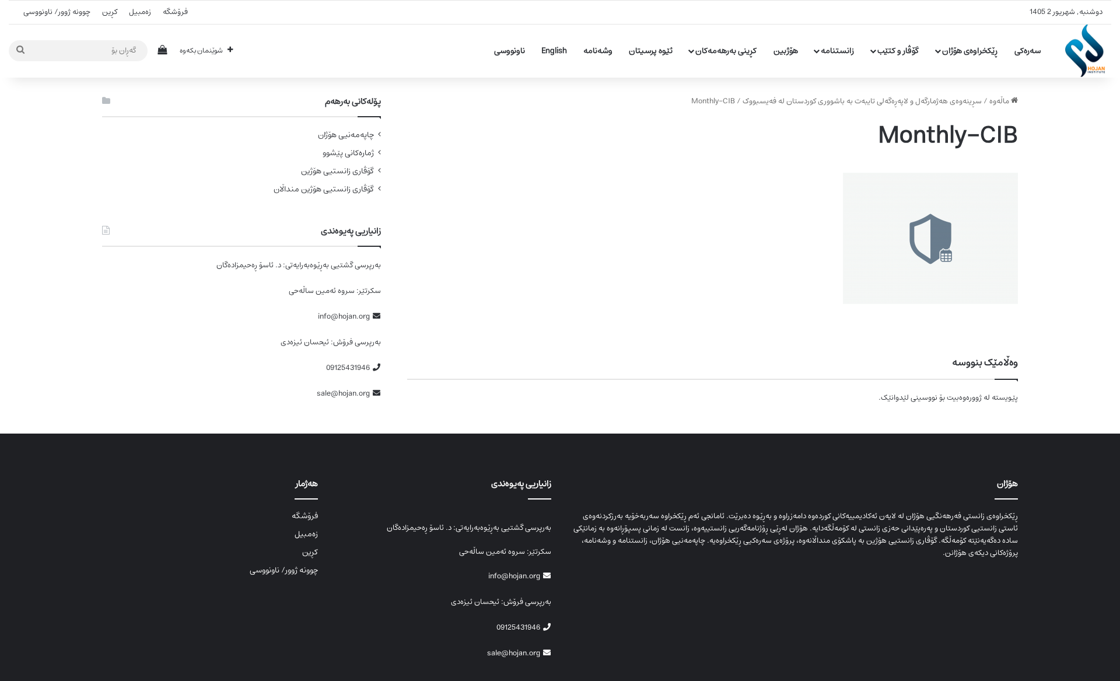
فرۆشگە (175, 12)
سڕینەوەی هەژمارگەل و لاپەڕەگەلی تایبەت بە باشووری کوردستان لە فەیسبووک (862, 101)
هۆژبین (786, 51)
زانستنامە (837, 51)
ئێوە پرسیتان (651, 51)
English (554, 51)
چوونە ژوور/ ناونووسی (56, 12)
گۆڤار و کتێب (898, 51)
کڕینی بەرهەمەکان (726, 51)
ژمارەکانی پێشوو (348, 153)
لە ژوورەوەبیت (968, 397)
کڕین (109, 12)
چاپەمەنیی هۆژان (346, 135)
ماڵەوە (1000, 101)
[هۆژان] (1088, 51)
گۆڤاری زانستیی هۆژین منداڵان (324, 189)
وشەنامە (597, 51)
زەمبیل (140, 12)
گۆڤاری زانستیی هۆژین (337, 171)
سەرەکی (1027, 51)
